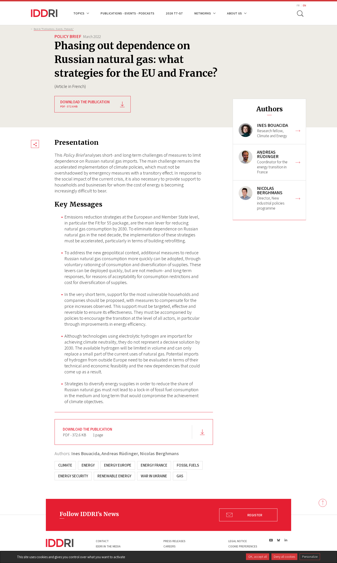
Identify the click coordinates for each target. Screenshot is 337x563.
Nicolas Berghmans (159, 453)
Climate (65, 465)
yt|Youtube (271, 540)
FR (298, 5)
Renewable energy (114, 475)
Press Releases (174, 541)
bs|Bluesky (278, 540)
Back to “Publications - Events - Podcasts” (54, 28)
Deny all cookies (284, 557)
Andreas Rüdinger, (120, 453)
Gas (180, 475)
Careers (169, 546)
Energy (88, 465)
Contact (102, 541)
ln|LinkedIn (285, 540)
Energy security (73, 475)
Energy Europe (117, 465)
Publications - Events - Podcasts (127, 13)
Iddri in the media (108, 546)
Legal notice (237, 541)
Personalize (310, 557)
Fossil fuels (188, 465)
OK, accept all (257, 557)
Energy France (154, 465)
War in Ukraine (154, 475)
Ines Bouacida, (86, 453)
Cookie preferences (242, 546)
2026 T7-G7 (174, 13)
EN (304, 5)
